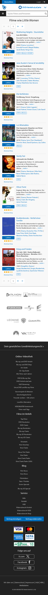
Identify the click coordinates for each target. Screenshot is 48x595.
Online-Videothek (24, 356)
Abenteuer (30, 171)
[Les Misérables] (8, 133)
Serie (28, 140)
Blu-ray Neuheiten (24, 428)
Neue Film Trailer (24, 452)
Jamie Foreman (21, 202)
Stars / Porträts (24, 481)
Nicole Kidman (21, 109)
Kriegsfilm (24, 266)
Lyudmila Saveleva (22, 271)
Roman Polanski (32, 197)
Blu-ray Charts (24, 431)
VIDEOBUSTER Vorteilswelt (24, 406)
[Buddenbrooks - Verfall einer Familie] (8, 226)
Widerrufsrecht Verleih (24, 507)
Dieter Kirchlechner (35, 235)
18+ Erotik (24, 368)
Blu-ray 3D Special (24, 489)
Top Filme (24, 419)
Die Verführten (22, 94)
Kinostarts (24, 442)
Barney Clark (20, 200)
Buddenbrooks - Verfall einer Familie (28, 219)
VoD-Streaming (24, 384)
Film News (24, 471)
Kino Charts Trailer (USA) (24, 461)
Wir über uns (8, 582)
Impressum (30, 582)
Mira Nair (38, 171)
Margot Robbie (34, 47)
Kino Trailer (24, 455)
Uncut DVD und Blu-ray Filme (24, 387)
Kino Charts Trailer (24, 458)
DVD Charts (24, 425)
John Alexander (21, 80)
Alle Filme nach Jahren (24, 374)
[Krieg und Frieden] (8, 257)
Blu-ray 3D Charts (24, 437)
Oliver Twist (21, 187)
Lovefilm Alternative (24, 402)
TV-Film (31, 78)
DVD (18, 53)
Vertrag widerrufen (34, 519)
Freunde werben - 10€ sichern (24, 398)
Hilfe (24, 498)
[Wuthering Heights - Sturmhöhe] (8, 40)
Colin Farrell (41, 109)
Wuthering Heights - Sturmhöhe (30, 32)
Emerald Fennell (22, 47)
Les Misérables (22, 125)
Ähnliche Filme (8, 58)
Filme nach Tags (24, 409)
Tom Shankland (36, 140)
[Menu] (3, 13)
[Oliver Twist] (8, 195)
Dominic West (21, 142)
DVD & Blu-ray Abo (24, 378)
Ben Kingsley (30, 200)
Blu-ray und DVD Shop (24, 365)
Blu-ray (24, 53)
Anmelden (8, 2)
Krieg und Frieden (24, 249)
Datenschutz (19, 582)
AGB (24, 504)
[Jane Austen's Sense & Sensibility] (8, 71)
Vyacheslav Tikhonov (37, 271)
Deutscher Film (31, 231)
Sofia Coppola (31, 107)
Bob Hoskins (35, 173)
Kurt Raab (32, 233)
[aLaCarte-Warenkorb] (44, 2)
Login (39, 2)
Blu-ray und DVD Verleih (24, 361)
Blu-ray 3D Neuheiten (24, 434)
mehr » (38, 42)
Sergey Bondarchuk (23, 268)
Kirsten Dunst (31, 109)
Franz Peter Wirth (22, 233)
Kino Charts (24, 448)
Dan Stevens (33, 83)
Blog (24, 465)
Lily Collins (42, 142)
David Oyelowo (32, 142)
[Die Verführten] (8, 102)
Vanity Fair (20, 156)
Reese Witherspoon (23, 173)
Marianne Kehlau (22, 235)
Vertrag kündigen (13, 519)
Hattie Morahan (33, 80)
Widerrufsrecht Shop (24, 513)
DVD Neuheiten (24, 422)
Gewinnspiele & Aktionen (24, 392)
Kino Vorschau (24, 445)
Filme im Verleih (24, 413)
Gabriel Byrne (21, 176)
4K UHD (30, 53)
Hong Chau (29, 50)
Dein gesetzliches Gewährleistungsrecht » (24, 346)
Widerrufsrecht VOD (24, 510)
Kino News (24, 474)
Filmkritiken (24, 478)
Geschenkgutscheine (24, 395)
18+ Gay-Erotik (24, 371)
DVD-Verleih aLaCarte (31, 7)
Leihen (8, 51)
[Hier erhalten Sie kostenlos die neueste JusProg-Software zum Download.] (24, 544)
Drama (23, 45)
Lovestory (29, 45)
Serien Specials (24, 484)
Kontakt (24, 501)
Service (24, 493)
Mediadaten (24, 585)
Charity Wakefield (22, 83)
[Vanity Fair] (8, 164)
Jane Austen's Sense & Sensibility (30, 63)
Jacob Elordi (20, 50)
